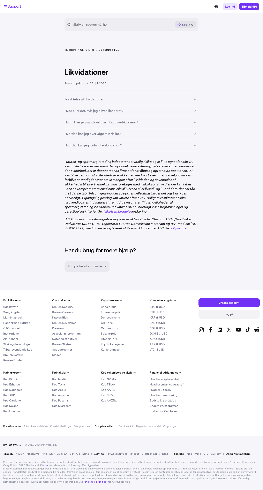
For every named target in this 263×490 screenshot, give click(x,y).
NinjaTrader (48, 453)
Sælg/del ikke (82, 426)
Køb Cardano (12, 400)
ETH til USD (157, 312)
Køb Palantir (60, 400)
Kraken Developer (64, 323)
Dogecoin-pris (110, 317)
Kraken (20, 453)
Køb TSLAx (108, 384)
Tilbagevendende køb (17, 349)
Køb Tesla (58, 384)
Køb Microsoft (61, 406)
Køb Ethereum (12, 384)
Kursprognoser (111, 349)
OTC (206, 453)
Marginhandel (12, 317)
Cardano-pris (110, 328)
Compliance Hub (104, 426)
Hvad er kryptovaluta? (164, 379)
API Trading (82, 453)
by (12, 445)
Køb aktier (60, 372)
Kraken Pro (33, 453)
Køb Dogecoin (12, 390)
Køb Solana (10, 406)
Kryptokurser (111, 300)
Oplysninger (170, 426)
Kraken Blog (60, 317)
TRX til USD (157, 344)
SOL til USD (157, 328)
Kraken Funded (13, 360)
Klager (56, 355)
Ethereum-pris (110, 312)
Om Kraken (61, 300)
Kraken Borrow (13, 355)
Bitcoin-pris (108, 307)
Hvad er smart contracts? (167, 384)
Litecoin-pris (109, 339)
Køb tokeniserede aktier (118, 372)
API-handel (10, 339)
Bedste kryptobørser (164, 406)
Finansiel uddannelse (165, 372)
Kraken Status (61, 344)
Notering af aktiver (64, 339)
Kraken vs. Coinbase (163, 411)
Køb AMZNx (109, 400)
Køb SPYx (107, 395)
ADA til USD (157, 339)
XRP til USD (157, 317)
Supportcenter (62, 349)
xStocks (134, 453)
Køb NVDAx (108, 379)
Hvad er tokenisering (163, 395)
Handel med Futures (16, 323)
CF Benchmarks (151, 453)
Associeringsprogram (66, 333)
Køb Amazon (60, 395)
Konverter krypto (163, 300)
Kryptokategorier (112, 344)
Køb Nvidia (59, 379)
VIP (72, 453)
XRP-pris (107, 323)
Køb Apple (59, 390)
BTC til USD (157, 307)
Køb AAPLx (108, 390)
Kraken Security (62, 307)
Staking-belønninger (17, 344)
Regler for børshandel (148, 426)
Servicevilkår (126, 426)
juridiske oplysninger (95, 481)
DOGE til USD (158, 333)
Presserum (59, 328)
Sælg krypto (11, 312)
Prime (197, 453)
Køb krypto (10, 307)
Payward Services (117, 453)
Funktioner (12, 300)
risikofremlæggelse (117, 211)
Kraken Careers (62, 312)
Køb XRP (9, 395)
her (47, 465)
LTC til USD (157, 349)
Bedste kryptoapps (163, 400)
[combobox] (123, 24)
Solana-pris (108, 333)
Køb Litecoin (11, 411)
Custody (216, 453)
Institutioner (11, 333)
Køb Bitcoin (10, 379)
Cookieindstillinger (61, 426)
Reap (165, 453)
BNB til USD (157, 323)
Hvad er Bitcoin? (160, 390)
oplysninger (178, 228)
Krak (189, 453)
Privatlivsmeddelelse (36, 426)
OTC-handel (11, 328)
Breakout (62, 453)
